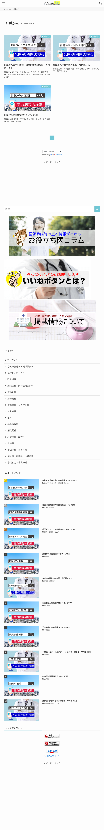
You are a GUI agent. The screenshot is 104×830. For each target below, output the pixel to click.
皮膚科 (10, 443)
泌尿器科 (11, 398)
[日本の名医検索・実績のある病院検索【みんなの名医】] (52, 3)
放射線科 (11, 411)
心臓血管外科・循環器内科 (20, 366)
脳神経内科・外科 (16, 373)
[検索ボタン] (100, 3)
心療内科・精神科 (16, 437)
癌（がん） (12, 360)
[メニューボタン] (3, 3)
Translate (59, 155)
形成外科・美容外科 (17, 450)
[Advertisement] (52, 183)
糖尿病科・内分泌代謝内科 (20, 386)
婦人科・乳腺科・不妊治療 (20, 456)
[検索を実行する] (97, 209)
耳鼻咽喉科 (12, 424)
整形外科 (11, 392)
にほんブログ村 (52, 755)
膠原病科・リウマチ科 (18, 405)
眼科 (9, 418)
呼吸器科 (11, 379)
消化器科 (11, 430)
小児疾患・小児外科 (17, 462)
